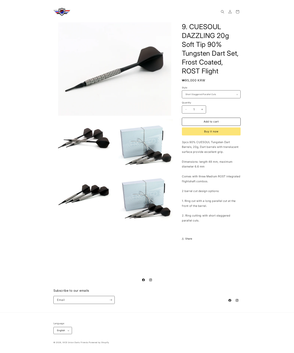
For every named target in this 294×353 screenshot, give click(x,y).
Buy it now (211, 131)
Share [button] (188, 238)
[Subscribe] (111, 300)
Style (184, 87)
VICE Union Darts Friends (75, 342)
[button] (222, 12)
